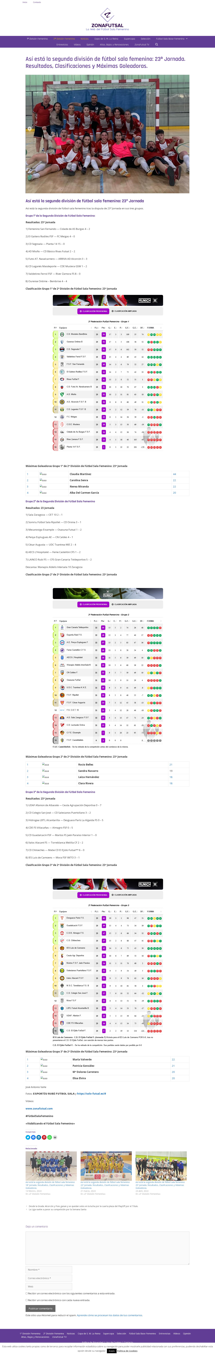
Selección (145, 38)
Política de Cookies (127, 1350)
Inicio (25, 2)
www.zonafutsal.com (39, 1108)
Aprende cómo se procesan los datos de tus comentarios (109, 1315)
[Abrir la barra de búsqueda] (156, 45)
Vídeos (77, 44)
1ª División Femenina (37, 38)
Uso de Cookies (114, 1342)
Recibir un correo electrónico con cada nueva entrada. (59, 1300)
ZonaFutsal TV (142, 44)
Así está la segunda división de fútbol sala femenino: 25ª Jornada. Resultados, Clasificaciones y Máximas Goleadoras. (160, 1185)
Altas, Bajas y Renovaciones (114, 44)
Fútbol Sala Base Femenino (170, 38)
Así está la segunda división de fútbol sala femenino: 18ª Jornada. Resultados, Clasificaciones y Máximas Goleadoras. (50, 1185)
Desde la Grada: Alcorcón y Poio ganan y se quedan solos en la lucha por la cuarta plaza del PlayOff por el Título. (83, 1206)
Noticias (85, 38)
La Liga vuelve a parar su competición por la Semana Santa (57, 1209)
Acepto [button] (112, 1351)
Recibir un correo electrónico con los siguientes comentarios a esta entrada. (71, 1293)
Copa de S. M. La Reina (106, 38)
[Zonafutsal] (107, 19)
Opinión (90, 44)
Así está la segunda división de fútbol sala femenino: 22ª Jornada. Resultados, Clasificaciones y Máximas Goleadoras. (105, 1185)
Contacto (37, 2)
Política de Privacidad (92, 1342)
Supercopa (129, 38)
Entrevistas (62, 44)
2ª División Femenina (64, 38)
